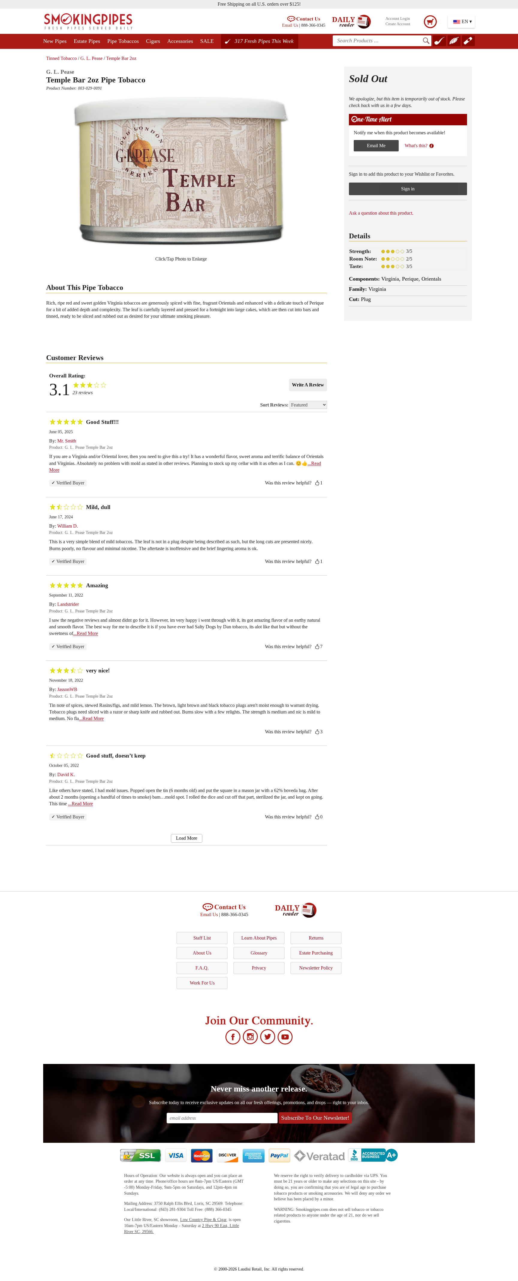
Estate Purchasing (316, 952)
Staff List (202, 937)
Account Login (398, 18)
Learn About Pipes (259, 937)
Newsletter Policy (316, 967)
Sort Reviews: (275, 404)
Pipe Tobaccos (123, 41)
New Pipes (55, 41)
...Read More (85, 633)
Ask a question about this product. (381, 213)
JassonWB (67, 689)
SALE (207, 41)
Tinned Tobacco (61, 58)
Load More (186, 838)
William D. (67, 526)
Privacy (259, 967)
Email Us (290, 25)
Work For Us (202, 982)
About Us (202, 952)
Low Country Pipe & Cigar (203, 1219)
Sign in (408, 188)
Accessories (180, 41)
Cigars (153, 41)
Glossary (259, 952)
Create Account (398, 24)
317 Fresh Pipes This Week (264, 41)
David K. (66, 774)
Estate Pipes (87, 41)
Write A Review (308, 384)
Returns (316, 937)
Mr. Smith (66, 440)
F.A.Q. (202, 967)
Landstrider (68, 604)
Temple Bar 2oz (121, 58)
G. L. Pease (91, 58)
